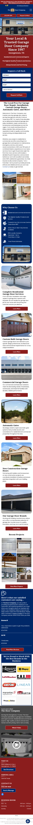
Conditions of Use (24, 818)
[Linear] (24, 684)
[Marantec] (9, 692)
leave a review (17, 613)
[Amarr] (9, 669)
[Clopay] (24, 669)
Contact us (6, 167)
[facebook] (2, 794)
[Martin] (24, 692)
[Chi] (24, 677)
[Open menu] (31, 10)
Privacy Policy (3, 818)
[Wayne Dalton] (9, 700)
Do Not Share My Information (13, 818)
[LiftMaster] (9, 677)
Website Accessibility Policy (20, 819)
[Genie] (9, 684)
